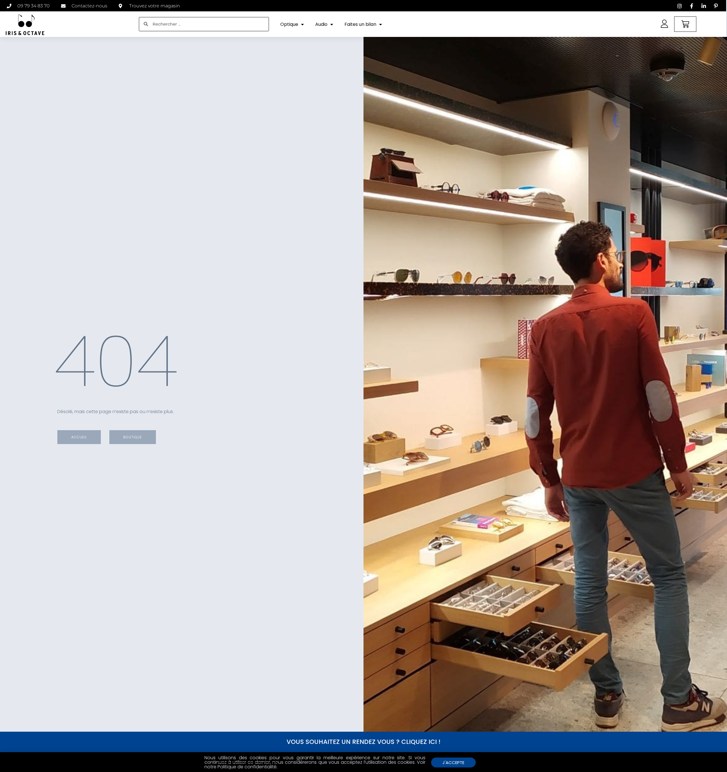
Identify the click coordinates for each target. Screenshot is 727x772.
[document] (363, 386)
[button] (446, 369)
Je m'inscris (363, 397)
